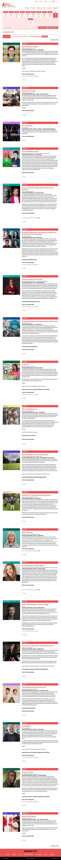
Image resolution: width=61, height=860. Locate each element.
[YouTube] (34, 851)
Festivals (27, 8)
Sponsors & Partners (28, 854)
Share (24, 79)
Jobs (20, 854)
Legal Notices (32, 858)
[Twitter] (27, 851)
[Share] (58, 1)
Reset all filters (43, 27)
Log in (45, 1)
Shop (36, 1)
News (44, 8)
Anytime (49, 8)
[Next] (57, 40)
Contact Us (52, 854)
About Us (15, 854)
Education (39, 8)
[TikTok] (36, 851)
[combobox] (8, 27)
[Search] (56, 1)
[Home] (50, 1)
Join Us (8, 854)
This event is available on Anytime (29, 76)
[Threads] (29, 851)
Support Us (55, 8)
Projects (33, 8)
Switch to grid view (53, 27)
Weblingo (57, 858)
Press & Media (39, 854)
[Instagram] (31, 851)
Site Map (28, 858)
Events (40, 1)
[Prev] (53, 40)
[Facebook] (25, 851)
